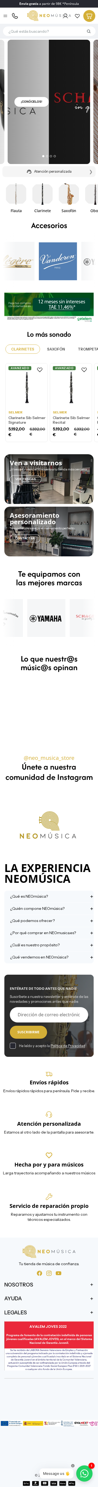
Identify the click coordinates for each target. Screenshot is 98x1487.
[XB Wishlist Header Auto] (77, 16)
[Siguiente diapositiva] (88, 197)
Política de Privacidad (68, 1046)
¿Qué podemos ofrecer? (32, 920)
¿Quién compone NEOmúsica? (37, 908)
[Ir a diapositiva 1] (43, 156)
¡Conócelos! (31, 101)
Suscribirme (28, 1032)
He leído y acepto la (52, 1046)
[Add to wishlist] (40, 370)
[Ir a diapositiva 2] (47, 156)
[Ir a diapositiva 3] (51, 156)
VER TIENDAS (25, 479)
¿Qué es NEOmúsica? (29, 896)
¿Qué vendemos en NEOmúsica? (39, 957)
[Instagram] (49, 1273)
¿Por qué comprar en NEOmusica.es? (43, 932)
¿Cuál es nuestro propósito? (35, 945)
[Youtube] (58, 1273)
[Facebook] (39, 1273)
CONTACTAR (25, 538)
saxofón (56, 349)
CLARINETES (22, 349)
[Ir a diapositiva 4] (55, 156)
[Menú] (6, 16)
